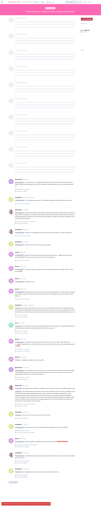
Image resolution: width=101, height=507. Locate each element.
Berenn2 (19, 308)
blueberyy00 (20, 245)
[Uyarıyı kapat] (49, 503)
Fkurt (18, 360)
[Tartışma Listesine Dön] (2, 2)
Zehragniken (20, 182)
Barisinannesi (20, 200)
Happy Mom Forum (14, 2)
